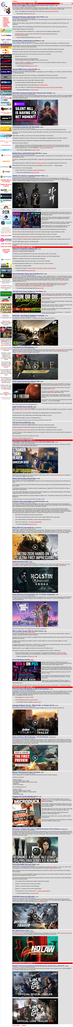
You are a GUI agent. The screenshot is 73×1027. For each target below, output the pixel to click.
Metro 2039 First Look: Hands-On (23, 527)
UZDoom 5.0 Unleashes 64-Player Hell (24, 249)
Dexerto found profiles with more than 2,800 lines (23, 429)
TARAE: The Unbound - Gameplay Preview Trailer (28, 175)
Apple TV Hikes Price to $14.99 (22, 406)
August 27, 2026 (33, 656)
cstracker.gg (23, 424)
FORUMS (5, 25)
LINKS (5, 26)
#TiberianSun (18, 285)
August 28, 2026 (31, 270)
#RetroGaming (25, 285)
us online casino (6, 387)
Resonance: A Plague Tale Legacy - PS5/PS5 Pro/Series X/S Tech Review (36, 829)
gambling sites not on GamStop (6, 180)
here (46, 628)
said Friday (55, 383)
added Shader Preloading (31, 633)
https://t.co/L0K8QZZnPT (34, 285)
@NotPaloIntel (21, 699)
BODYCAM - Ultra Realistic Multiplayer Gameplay (28, 315)
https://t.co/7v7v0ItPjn (37, 268)
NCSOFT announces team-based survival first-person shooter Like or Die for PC (38, 966)
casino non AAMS (6, 235)
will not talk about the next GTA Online (27, 236)
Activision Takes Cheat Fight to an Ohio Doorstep (28, 501)
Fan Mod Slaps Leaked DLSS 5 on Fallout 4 (26, 40)
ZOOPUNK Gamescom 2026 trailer (23, 896)
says (20, 481)
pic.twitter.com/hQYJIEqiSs (61, 654)
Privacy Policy (4, 398)
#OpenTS (63, 284)
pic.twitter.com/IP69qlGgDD (35, 522)
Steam (51, 180)
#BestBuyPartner (42, 87)
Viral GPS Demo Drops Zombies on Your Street (27, 291)
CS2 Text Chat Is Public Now (21, 422)
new (8, 26)
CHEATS (5, 19)
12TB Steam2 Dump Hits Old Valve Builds (25, 127)
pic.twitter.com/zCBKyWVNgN (55, 87)
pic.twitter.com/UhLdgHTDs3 (49, 268)
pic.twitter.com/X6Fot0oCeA (38, 170)
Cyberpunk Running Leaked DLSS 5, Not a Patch (28, 17)
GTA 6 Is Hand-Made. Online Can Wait (24, 210)
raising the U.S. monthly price (23, 409)
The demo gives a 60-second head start (51, 297)
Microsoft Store (63, 351)
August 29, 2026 (31, 13)
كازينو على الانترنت (5, 286)
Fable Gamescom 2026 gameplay (23, 347)
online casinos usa (4, 349)
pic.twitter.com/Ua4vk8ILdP (47, 285)
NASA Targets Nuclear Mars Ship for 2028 (25, 381)
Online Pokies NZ (5, 321)
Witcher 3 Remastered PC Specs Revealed (26, 772)
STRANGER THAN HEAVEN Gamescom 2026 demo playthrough (33, 442)
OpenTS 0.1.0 (15, 276)
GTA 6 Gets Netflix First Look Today (24, 864)
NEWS (5, 17)
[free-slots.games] (6, 331)
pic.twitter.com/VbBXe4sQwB (26, 63)
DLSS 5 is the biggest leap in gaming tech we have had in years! (33, 5)
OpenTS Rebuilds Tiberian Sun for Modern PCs (27, 273)
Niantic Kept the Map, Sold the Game (24, 478)
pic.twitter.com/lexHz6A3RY (43, 891)
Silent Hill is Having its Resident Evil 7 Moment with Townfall (32, 93)
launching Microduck (46, 800)
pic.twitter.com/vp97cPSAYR (51, 11)
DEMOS (5, 24)
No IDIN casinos (5, 340)
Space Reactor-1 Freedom (53, 391)
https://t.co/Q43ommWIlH (41, 85)
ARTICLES (6, 21)
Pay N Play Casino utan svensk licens (6, 113)
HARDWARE (6, 22)
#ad (47, 87)
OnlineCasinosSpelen (6, 145)
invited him (64, 662)
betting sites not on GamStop (6, 185)
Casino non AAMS (6, 246)
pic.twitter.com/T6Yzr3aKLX (31, 699)
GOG (66, 564)
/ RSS (8, 17)
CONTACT (6, 392)
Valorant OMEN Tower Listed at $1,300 (24, 69)
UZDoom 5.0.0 (15, 251)
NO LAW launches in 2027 (20, 930)
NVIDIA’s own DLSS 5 (42, 163)
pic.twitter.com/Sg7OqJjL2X (46, 147)
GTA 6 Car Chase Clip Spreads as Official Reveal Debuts (30, 689)
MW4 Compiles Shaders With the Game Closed (27, 631)
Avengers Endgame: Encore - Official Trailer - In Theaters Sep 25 (33, 705)
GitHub (61, 280)
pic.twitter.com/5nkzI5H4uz (21, 35)
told (60, 212)
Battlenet (55, 774)
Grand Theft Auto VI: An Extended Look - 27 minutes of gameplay (33, 594)
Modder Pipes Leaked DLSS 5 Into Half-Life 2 (27, 153)
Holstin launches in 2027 (20, 561)
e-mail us (5, 393)
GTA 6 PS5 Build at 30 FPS (21, 659)
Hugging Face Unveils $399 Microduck (25, 796)
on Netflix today (49, 866)
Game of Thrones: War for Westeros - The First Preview (30, 737)
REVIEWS (6, 20)
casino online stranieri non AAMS (6, 251)
